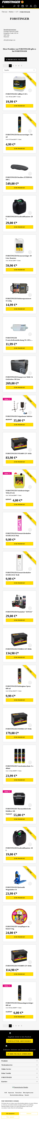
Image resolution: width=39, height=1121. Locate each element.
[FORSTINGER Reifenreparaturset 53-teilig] (19, 288)
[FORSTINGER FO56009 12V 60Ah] (19, 956)
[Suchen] (14, 6)
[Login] (31, 6)
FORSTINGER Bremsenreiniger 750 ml (19, 136)
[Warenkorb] (35, 6)
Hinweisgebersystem (28, 1092)
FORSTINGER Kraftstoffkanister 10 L (19, 849)
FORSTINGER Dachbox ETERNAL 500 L (19, 178)
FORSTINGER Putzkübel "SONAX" (19, 612)
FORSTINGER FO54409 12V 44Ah (19, 453)
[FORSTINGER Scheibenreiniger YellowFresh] (19, 480)
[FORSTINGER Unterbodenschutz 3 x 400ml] (19, 756)
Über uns (4, 12)
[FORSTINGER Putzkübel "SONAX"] (19, 602)
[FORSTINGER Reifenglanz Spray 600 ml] (19, 676)
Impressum (11, 1092)
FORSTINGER (25, 12)
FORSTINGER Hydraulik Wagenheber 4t (15, 888)
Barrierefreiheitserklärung (16, 1095)
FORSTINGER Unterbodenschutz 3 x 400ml (19, 767)
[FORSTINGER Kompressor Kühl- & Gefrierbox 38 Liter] (19, 367)
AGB (5, 1092)
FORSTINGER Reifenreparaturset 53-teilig (18, 300)
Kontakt (27, 1095)
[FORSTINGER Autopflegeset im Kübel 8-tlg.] (19, 916)
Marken (11, 12)
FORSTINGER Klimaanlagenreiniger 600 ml (19, 1004)
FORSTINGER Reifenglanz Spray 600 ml (18, 687)
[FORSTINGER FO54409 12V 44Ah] (19, 443)
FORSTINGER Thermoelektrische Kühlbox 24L (18, 810)
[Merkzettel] (27, 6)
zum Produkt (19, 106)
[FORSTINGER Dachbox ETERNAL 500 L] (19, 167)
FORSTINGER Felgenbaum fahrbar (19, 416)
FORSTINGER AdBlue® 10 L (17, 94)
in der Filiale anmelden (19, 1054)
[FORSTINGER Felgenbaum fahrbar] (19, 406)
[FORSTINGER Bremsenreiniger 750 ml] (19, 124)
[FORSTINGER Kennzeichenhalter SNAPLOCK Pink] (19, 523)
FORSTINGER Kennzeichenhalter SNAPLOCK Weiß (18, 574)
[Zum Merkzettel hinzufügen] (30, 90)
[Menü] (3, 5)
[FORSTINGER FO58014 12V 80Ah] (19, 639)
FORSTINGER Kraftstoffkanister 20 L (19, 218)
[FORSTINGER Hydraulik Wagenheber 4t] (19, 877)
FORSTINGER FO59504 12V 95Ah (19, 729)
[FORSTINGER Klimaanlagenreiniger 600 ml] (19, 993)
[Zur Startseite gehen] (19, 2)
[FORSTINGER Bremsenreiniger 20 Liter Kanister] (19, 246)
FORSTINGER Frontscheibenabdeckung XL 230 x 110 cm (18, 339)
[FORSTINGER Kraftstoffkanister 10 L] (19, 838)
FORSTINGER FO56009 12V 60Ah (19, 966)
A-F (17, 12)
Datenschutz (18, 1092)
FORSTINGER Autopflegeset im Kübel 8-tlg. (17, 928)
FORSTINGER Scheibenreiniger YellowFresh (18, 492)
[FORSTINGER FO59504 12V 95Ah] (19, 719)
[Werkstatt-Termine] (22, 6)
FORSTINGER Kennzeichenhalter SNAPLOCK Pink (18, 534)
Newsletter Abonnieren (19, 1041)
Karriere (4, 1081)
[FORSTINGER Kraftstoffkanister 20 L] (19, 206)
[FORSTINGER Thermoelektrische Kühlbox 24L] (19, 798)
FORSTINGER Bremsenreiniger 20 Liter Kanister (19, 257)
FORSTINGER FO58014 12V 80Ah (19, 649)
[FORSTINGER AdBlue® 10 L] (19, 84)
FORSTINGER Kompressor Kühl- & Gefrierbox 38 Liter (19, 378)
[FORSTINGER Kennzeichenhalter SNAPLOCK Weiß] (19, 562)
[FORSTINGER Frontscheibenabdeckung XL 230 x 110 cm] (19, 328)
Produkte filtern (16, 59)
